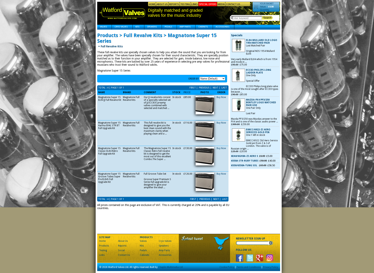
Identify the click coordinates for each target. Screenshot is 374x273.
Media (221, 4)
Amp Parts (184, 27)
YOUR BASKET (266, 3)
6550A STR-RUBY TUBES (244, 160)
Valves (102, 27)
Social (121, 250)
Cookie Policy (227, 267)
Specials (237, 35)
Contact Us (233, 4)
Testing (185, 4)
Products (104, 245)
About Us (162, 4)
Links (194, 4)
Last (224, 87)
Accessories (221, 27)
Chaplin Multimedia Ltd (170, 267)
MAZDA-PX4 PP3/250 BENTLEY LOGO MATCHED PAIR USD (261, 102)
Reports (174, 4)
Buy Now (221, 97)
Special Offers (207, 4)
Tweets (185, 239)
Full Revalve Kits (110, 46)
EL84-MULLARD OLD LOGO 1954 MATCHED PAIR (261, 41)
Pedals (167, 27)
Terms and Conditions (249, 267)
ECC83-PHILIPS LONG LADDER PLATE (258, 71)
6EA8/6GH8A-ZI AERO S (244, 156)
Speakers (150, 27)
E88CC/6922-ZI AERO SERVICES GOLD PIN (258, 131)
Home (152, 4)
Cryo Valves (120, 27)
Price (187, 92)
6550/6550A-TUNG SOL (244, 165)
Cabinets (202, 27)
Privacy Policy (270, 267)
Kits (136, 27)
